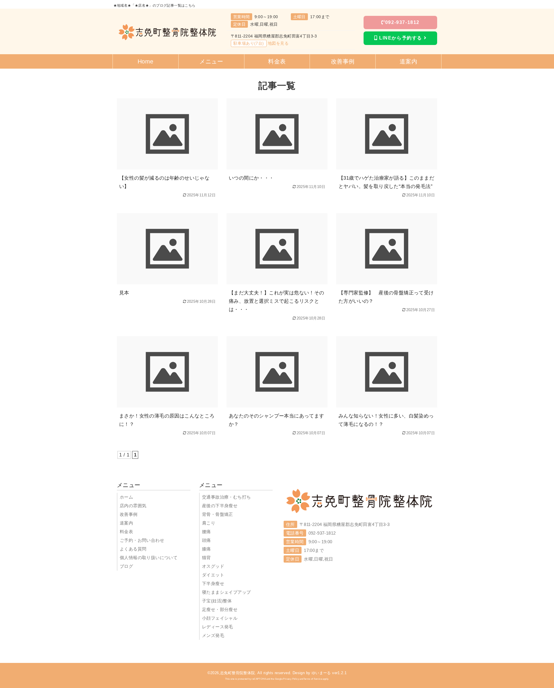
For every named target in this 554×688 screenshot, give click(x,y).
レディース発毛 (217, 626)
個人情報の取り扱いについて (148, 557)
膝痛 (206, 548)
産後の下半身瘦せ (219, 505)
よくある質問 (133, 548)
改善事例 (129, 514)
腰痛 (206, 531)
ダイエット (213, 574)
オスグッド (213, 566)
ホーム (126, 497)
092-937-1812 (402, 22)
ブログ (126, 566)
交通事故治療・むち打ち (226, 497)
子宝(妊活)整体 (217, 600)
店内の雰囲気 (133, 505)
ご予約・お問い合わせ (142, 540)
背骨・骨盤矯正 (217, 514)
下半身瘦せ (213, 583)
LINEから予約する (400, 37)
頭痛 (206, 540)
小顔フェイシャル (219, 618)
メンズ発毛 (213, 635)
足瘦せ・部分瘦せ (219, 609)
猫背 (206, 557)
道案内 (126, 522)
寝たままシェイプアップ (226, 592)
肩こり (208, 522)
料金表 (126, 531)
